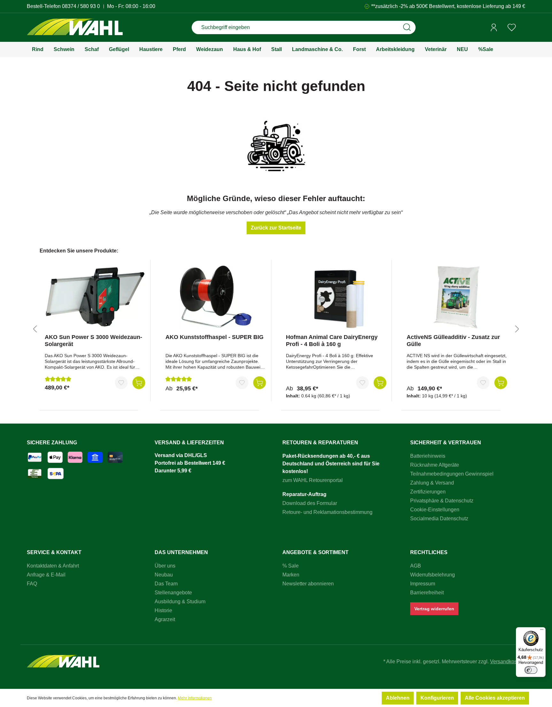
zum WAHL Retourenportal (312, 480)
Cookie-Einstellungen (434, 509)
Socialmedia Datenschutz (439, 518)
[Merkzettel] (512, 27)
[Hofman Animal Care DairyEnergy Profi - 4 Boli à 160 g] (336, 297)
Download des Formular (309, 503)
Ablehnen (398, 698)
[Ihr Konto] (494, 27)
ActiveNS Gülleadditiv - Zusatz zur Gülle (453, 340)
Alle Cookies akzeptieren (495, 698)
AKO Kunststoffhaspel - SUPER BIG (214, 337)
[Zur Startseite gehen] (75, 28)
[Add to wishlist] (121, 382)
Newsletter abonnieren (308, 583)
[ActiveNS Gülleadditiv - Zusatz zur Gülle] (457, 297)
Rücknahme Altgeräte (434, 465)
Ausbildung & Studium (180, 601)
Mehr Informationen (195, 698)
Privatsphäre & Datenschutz (441, 500)
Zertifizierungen (428, 491)
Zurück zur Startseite (276, 227)
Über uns (165, 565)
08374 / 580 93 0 (81, 6)
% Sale (290, 565)
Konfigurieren (437, 698)
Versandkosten (507, 661)
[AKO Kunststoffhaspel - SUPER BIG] (215, 297)
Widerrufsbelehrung (432, 574)
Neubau (164, 574)
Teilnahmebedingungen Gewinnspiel (452, 474)
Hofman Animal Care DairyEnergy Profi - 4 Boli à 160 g (332, 340)
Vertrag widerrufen (434, 608)
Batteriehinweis (427, 456)
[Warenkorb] (523, 28)
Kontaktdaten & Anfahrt (53, 565)
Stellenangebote (173, 592)
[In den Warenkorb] (139, 382)
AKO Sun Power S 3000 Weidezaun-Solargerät (93, 340)
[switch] (531, 670)
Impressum (422, 583)
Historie (163, 610)
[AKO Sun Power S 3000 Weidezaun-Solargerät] (95, 297)
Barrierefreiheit (427, 592)
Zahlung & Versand (432, 482)
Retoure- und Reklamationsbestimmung (327, 512)
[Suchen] (407, 27)
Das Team (166, 583)
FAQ (32, 583)
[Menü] (542, 631)
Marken (290, 574)
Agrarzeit (165, 619)
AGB (415, 565)
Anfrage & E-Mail (46, 574)
